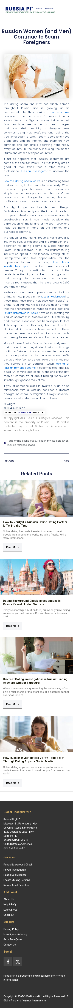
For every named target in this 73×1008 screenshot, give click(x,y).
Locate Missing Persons (17, 880)
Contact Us (10, 944)
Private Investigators (15, 869)
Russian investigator (34, 171)
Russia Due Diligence (15, 874)
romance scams (58, 112)
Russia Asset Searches (16, 885)
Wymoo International (34, 1000)
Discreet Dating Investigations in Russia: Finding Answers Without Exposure (35, 680)
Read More (12, 547)
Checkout (9, 914)
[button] (66, 10)
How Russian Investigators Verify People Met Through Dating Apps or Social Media (33, 759)
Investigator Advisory (15, 934)
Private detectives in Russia (21, 313)
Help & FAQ (10, 904)
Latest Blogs (10, 909)
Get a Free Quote (13, 939)
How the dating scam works (22, 181)
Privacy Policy (11, 929)
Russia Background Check (18, 864)
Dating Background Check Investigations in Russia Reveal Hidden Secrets (32, 602)
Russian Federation (53, 296)
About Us (9, 899)
